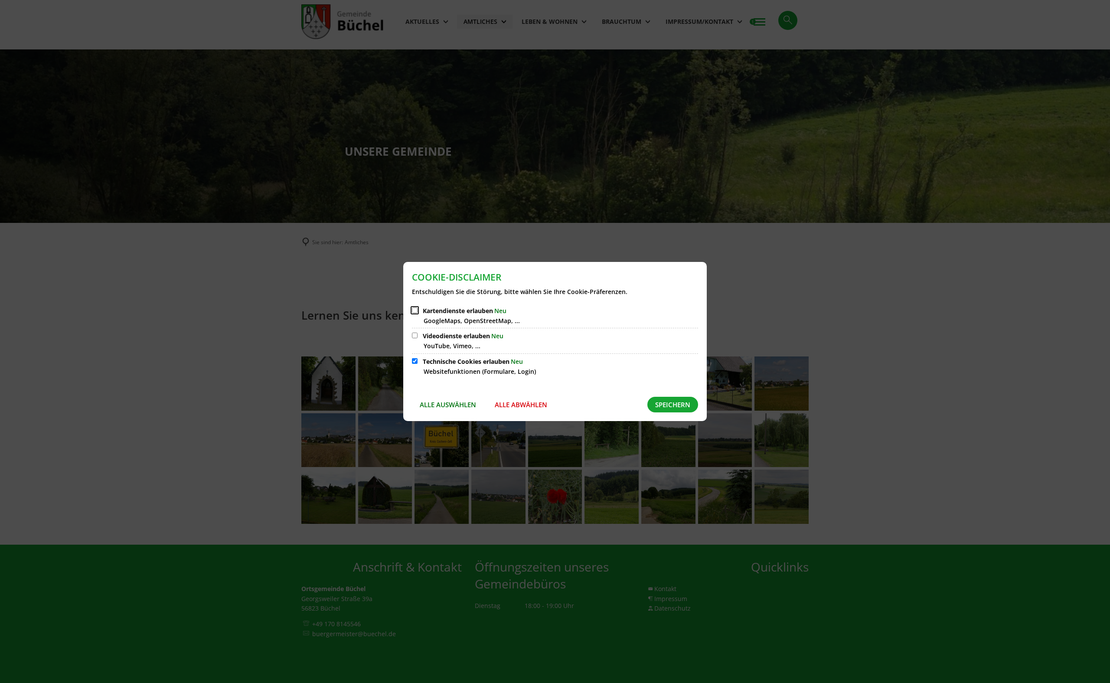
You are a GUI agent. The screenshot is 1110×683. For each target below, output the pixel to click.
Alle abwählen (521, 404)
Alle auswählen (448, 404)
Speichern (672, 404)
